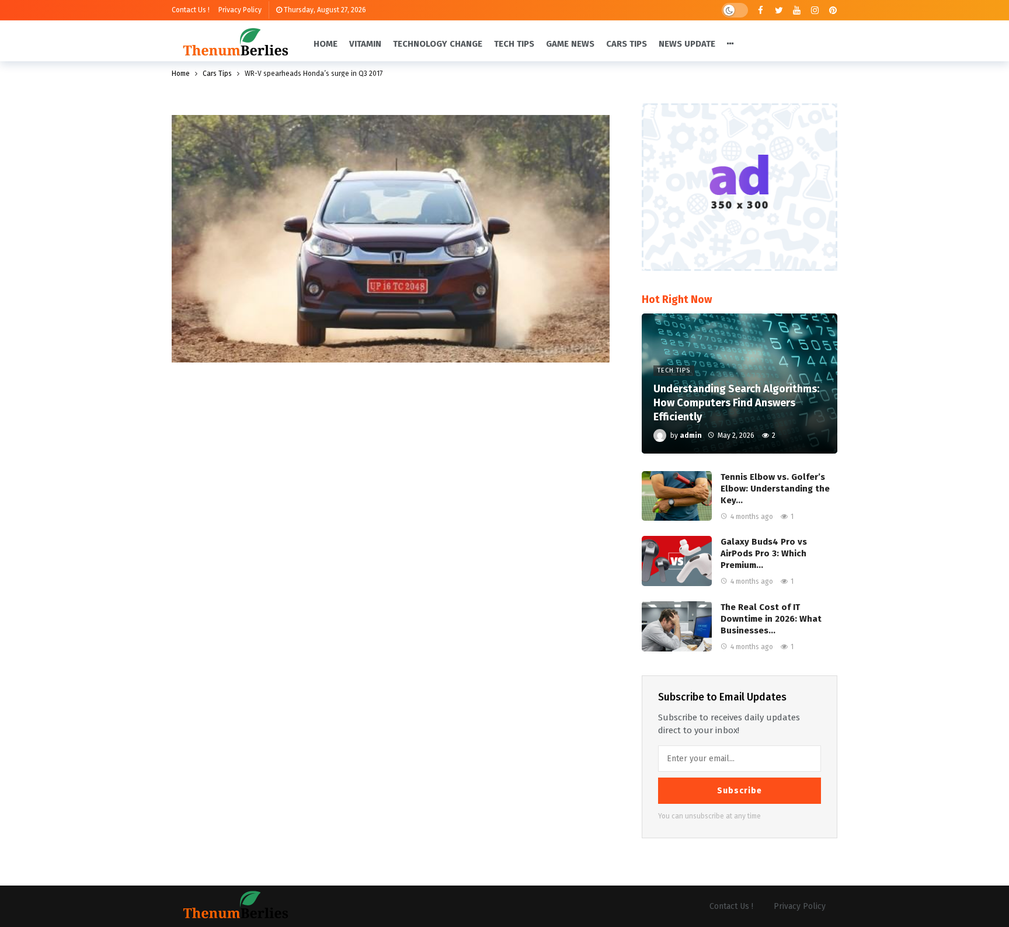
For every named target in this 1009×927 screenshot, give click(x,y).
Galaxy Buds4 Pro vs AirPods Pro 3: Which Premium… (764, 553)
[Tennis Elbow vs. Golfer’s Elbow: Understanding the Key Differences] (677, 496)
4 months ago (751, 517)
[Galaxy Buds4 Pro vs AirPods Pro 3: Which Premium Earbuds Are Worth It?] (677, 561)
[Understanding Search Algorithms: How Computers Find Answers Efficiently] (739, 383)
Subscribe (739, 791)
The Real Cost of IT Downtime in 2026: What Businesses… (771, 619)
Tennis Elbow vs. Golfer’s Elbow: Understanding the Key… (775, 489)
